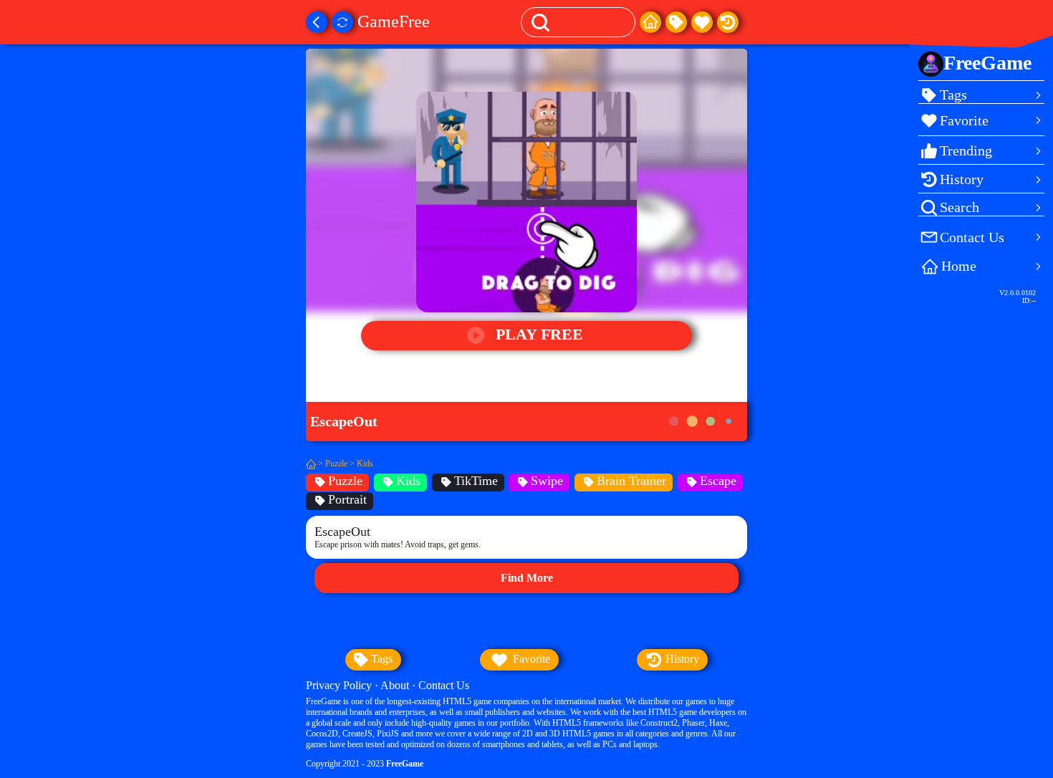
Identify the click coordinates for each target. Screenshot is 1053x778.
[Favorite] (702, 22)
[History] (728, 22)
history (681, 659)
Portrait (347, 499)
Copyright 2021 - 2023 (364, 764)
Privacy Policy (339, 685)
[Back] (316, 22)
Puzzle (336, 463)
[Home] (650, 22)
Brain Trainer (631, 481)
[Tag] (676, 22)
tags (380, 659)
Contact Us (443, 685)
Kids (365, 463)
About (394, 685)
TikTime (476, 481)
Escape (718, 481)
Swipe (547, 481)
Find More (527, 578)
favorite (530, 659)
